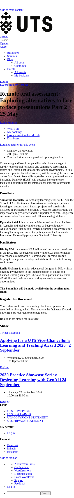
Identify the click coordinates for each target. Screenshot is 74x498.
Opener (4, 43)
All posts (19, 62)
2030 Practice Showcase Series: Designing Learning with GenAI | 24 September (33, 379)
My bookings (21, 75)
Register (4, 367)
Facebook (14, 332)
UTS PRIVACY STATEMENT (25, 420)
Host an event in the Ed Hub (23, 135)
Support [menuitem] (18, 480)
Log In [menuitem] (11, 486)
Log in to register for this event (17, 144)
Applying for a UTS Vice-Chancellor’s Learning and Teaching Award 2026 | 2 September (35, 345)
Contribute (20, 65)
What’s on (13, 128)
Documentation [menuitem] (23, 473)
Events (11, 69)
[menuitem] (40, 493)
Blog (10, 59)
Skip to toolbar (8, 457)
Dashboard (13, 138)
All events (20, 72)
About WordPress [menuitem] (24, 464)
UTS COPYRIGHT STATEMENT (27, 417)
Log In (4, 81)
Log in (11, 433)
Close (3, 46)
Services (12, 56)
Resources (13, 52)
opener (4, 36)
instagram (12, 451)
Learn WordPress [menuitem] (24, 477)
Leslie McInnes (8, 122)
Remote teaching (18, 84)
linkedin (11, 448)
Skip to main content (11, 9)
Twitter (4, 332)
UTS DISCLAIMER (19, 414)
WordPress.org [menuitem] (22, 470)
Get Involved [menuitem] (21, 467)
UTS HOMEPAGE (18, 411)
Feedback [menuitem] (19, 483)
